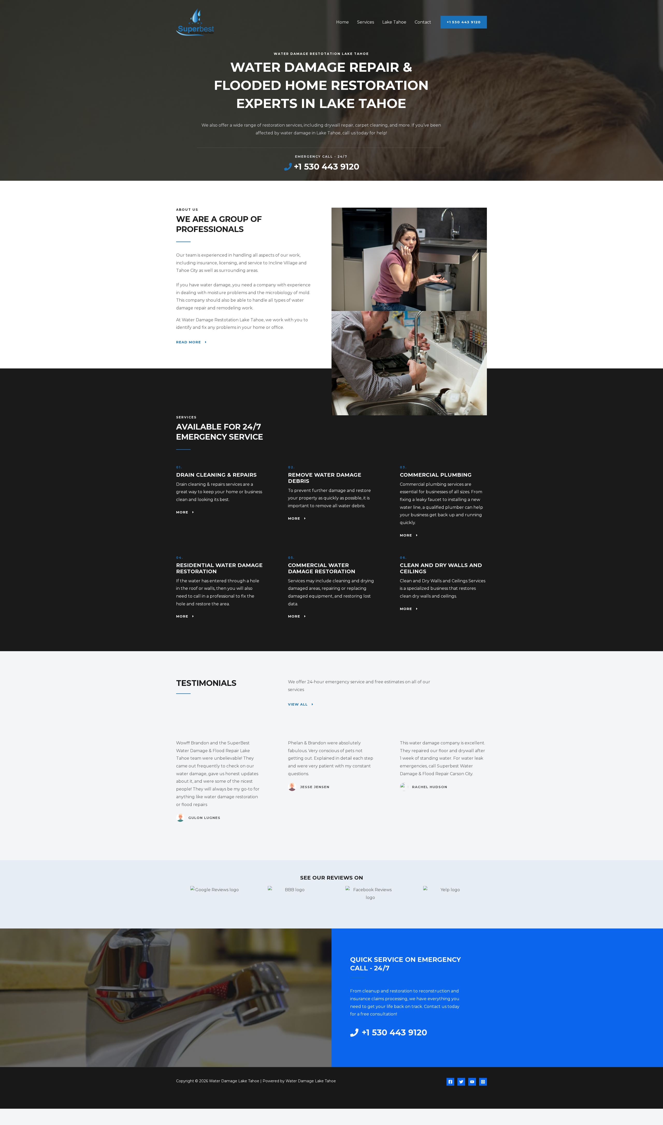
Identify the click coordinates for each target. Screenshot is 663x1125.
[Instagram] (483, 1082)
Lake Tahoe (394, 22)
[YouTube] (472, 1082)
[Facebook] (450, 1082)
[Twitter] (461, 1082)
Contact (423, 22)
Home (342, 22)
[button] (464, 22)
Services (365, 22)
